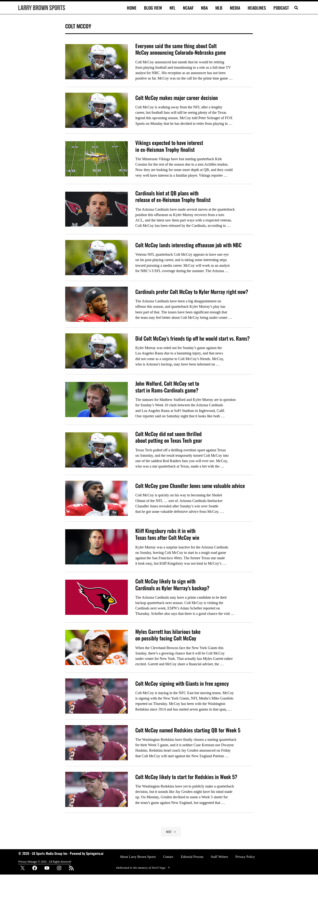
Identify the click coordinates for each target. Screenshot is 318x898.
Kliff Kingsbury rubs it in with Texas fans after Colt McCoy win (167, 534)
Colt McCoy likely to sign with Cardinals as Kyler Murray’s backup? (172, 584)
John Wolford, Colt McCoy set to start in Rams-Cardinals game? (167, 386)
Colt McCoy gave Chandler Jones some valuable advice (190, 485)
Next (169, 832)
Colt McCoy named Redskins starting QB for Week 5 (187, 730)
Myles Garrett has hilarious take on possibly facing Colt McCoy (168, 635)
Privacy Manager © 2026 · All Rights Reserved (44, 861)
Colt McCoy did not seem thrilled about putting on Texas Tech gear (168, 437)
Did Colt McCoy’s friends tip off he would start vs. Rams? (192, 338)
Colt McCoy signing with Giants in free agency (182, 683)
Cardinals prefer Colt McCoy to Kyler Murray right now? (191, 291)
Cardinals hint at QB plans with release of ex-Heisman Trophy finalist (173, 196)
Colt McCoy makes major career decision (176, 97)
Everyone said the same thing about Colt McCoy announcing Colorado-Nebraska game (180, 49)
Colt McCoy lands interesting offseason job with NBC (188, 245)
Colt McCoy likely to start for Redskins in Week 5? (186, 776)
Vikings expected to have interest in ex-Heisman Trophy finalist (169, 146)
